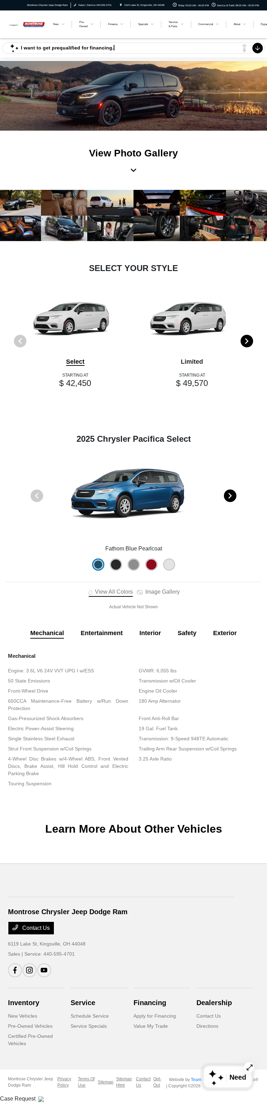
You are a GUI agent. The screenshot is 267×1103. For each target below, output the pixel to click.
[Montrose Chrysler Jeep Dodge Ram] (27, 24)
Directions (207, 1026)
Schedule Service (90, 1016)
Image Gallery (162, 592)
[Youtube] (44, 970)
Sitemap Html (124, 1082)
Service (83, 1002)
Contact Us (35, 928)
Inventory (23, 1002)
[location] (121, 5)
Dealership (214, 1002)
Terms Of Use (86, 1082)
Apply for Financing (155, 1016)
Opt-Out (157, 1082)
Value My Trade (151, 1026)
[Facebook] (15, 970)
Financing (150, 1002)
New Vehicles (22, 1016)
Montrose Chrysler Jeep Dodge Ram (30, 1082)
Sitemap (105, 1082)
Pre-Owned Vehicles (30, 1026)
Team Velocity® (205, 1079)
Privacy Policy (64, 1082)
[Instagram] (30, 970)
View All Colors (113, 592)
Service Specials (89, 1026)
